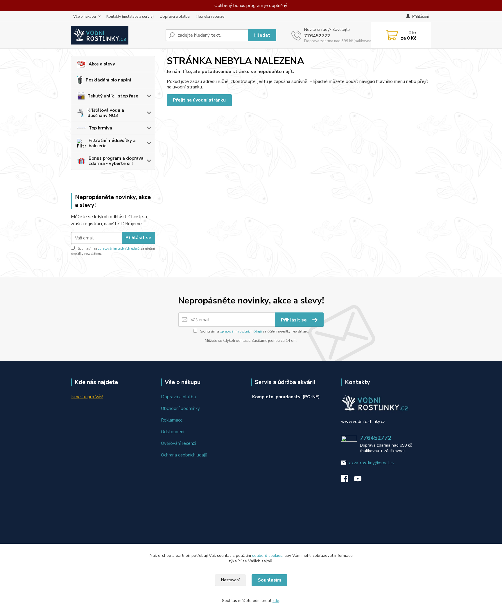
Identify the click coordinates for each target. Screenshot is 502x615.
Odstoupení (172, 432)
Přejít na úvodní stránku (199, 100)
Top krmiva (100, 128)
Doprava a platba (175, 16)
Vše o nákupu (84, 16)
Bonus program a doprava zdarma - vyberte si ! (116, 160)
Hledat (262, 35)
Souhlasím (269, 580)
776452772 (317, 36)
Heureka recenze (210, 16)
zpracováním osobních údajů (118, 248)
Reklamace (172, 420)
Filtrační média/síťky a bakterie (112, 143)
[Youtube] (360, 480)
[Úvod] (116, 35)
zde (275, 600)
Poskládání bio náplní (108, 80)
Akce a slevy (102, 64)
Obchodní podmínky (180, 408)
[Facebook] (347, 480)
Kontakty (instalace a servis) (130, 16)
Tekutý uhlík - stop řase (112, 96)
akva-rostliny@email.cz (372, 463)
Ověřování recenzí (178, 443)
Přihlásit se (138, 237)
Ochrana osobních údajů (184, 455)
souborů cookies (267, 555)
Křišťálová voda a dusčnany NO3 (105, 112)
